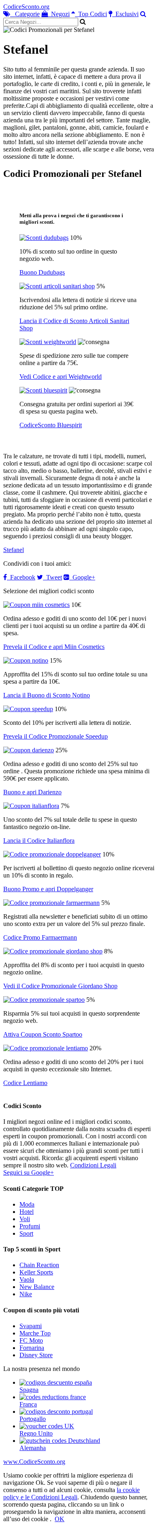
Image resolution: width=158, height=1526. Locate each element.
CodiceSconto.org (26, 6)
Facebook (21, 577)
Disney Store (36, 1355)
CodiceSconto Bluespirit (50, 425)
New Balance (36, 1286)
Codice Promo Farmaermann (40, 937)
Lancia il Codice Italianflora (39, 840)
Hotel (26, 1211)
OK (59, 1519)
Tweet (52, 577)
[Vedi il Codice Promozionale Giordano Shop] (52, 951)
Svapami (30, 1325)
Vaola (26, 1279)
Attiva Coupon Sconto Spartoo (42, 1034)
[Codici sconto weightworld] (47, 341)
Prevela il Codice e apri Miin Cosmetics (54, 646)
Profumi (29, 1226)
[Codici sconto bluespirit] (43, 390)
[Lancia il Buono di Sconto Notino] (25, 660)
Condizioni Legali (93, 1165)
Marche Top (35, 1333)
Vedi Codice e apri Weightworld (60, 376)
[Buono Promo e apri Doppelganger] (52, 854)
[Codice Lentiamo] (45, 1048)
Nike (25, 1294)
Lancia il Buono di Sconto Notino (46, 695)
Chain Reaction (39, 1265)
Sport (26, 1233)
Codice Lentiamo (25, 1082)
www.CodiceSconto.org (34, 1461)
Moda (26, 1204)
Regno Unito (36, 1433)
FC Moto (31, 1340)
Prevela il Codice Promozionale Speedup (55, 736)
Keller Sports (36, 1272)
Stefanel (13, 549)
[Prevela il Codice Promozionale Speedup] (28, 708)
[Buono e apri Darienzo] (28, 750)
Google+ (82, 577)
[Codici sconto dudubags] (43, 237)
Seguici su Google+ (28, 1172)
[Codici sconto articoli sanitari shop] (57, 286)
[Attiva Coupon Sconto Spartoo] (44, 999)
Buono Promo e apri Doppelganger (48, 889)
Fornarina (31, 1347)
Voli (24, 1218)
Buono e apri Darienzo (32, 792)
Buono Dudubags (42, 272)
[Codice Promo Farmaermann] (51, 902)
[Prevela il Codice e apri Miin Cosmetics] (36, 604)
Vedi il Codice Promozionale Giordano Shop (60, 985)
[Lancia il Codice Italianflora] (31, 805)
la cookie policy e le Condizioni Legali (71, 1493)
